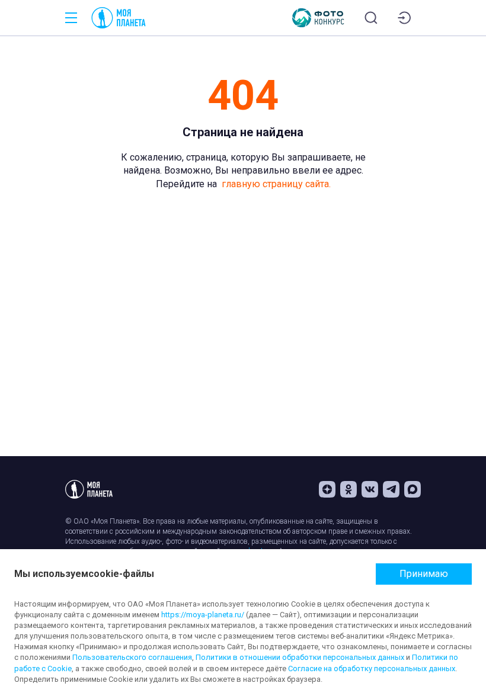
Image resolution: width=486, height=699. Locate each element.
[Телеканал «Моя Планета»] (118, 17)
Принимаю (423, 573)
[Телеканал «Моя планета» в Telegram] (391, 489)
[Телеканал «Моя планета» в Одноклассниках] (348, 489)
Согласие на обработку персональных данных (371, 668)
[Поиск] (371, 18)
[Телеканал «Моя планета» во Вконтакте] (370, 489)
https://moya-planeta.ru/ (202, 614)
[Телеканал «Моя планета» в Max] (412, 489)
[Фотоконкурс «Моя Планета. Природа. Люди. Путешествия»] (318, 18)
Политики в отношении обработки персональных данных (300, 657)
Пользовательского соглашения (132, 657)
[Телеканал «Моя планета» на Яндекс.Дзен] (327, 489)
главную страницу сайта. (276, 184)
